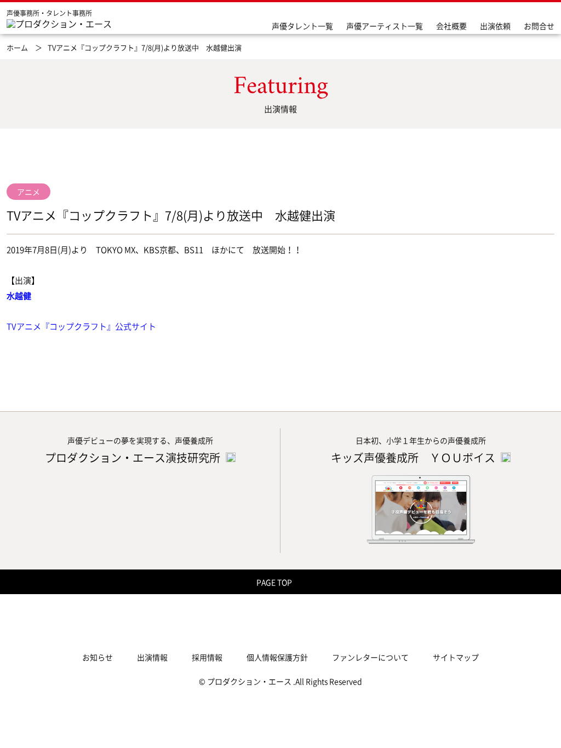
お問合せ (539, 26)
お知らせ (97, 657)
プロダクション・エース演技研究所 (133, 457)
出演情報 (152, 657)
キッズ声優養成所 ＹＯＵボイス (414, 457)
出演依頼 (495, 26)
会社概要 (451, 26)
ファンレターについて (370, 657)
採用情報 (207, 657)
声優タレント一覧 (302, 26)
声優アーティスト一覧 (384, 26)
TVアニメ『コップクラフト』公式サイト (81, 326)
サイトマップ (456, 657)
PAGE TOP (275, 582)
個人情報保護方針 (277, 657)
